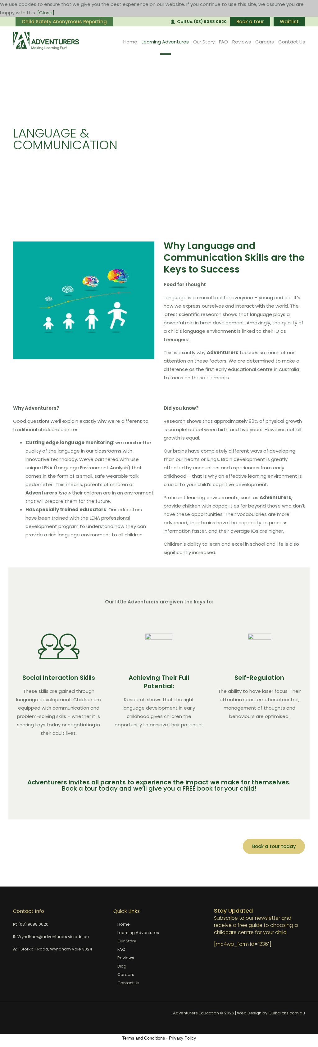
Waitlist (289, 21)
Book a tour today (274, 846)
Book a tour (250, 21)
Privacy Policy (182, 1038)
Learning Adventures (165, 41)
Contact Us (291, 41)
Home (130, 41)
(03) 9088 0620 (33, 924)
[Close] (45, 12)
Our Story (204, 41)
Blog (121, 966)
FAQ (223, 41)
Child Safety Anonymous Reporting (64, 21)
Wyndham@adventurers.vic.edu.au (53, 937)
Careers (264, 41)
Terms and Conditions (143, 1038)
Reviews (241, 41)
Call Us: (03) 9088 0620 (202, 22)
